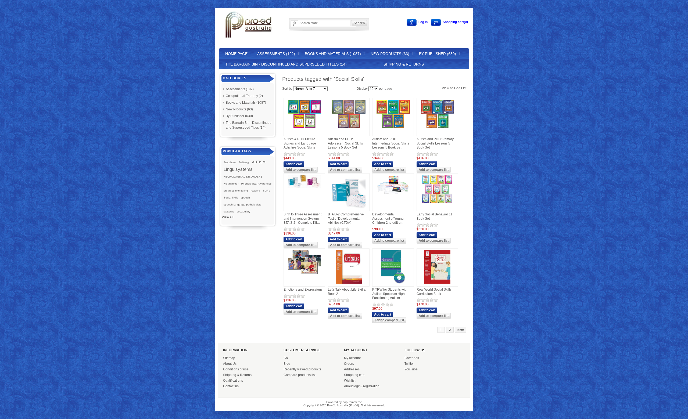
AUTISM (259, 162)
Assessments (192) (276, 54)
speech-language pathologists (242, 204)
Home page (236, 54)
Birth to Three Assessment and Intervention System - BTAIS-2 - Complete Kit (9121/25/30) (302, 218)
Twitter (409, 364)
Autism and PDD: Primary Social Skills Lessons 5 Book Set (435, 143)
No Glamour (231, 183)
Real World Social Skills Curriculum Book (434, 292)
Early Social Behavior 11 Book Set (434, 216)
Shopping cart (354, 375)
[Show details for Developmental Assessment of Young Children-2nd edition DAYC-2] (393, 196)
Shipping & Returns (404, 64)
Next (460, 329)
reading (255, 190)
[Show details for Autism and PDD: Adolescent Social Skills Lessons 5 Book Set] (349, 128)
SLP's (266, 190)
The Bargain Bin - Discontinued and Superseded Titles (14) (286, 64)
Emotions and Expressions (303, 289)
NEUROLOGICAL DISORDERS (243, 176)
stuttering (229, 211)
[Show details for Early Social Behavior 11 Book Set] (438, 203)
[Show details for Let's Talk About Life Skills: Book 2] (348, 284)
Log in (423, 22)
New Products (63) (390, 54)
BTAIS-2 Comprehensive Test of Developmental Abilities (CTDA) (346, 218)
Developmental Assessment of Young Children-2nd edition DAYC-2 (388, 218)
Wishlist (349, 380)
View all (227, 217)
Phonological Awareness (256, 183)
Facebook (411, 358)
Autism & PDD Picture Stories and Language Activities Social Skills (300, 143)
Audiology (244, 162)
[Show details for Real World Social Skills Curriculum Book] (437, 284)
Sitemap (229, 358)
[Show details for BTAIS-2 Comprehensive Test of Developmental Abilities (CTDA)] (349, 209)
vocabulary (243, 211)
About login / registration (361, 386)
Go (286, 358)
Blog (287, 364)
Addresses (352, 369)
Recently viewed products (302, 369)
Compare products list (300, 375)
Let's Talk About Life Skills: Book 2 (347, 292)
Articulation (230, 162)
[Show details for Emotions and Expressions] (304, 274)
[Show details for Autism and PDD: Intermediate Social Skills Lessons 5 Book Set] (393, 128)
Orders (349, 364)
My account (352, 358)
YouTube (411, 369)
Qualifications (233, 380)
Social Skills (231, 197)
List (463, 88)
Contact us (231, 386)
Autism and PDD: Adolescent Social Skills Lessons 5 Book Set (345, 143)
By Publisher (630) (437, 54)
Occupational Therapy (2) (244, 96)
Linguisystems (238, 169)
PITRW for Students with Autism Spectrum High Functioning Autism (389, 294)
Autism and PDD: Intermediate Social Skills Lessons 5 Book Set (390, 143)
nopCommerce (352, 402)
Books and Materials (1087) (333, 54)
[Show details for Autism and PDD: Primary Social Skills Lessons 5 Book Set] (438, 128)
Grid (457, 88)
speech (245, 197)
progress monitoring (236, 190)
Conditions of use (236, 369)
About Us (229, 364)
